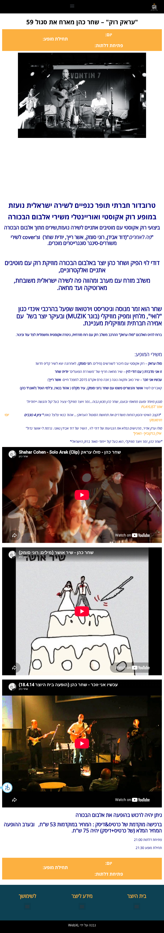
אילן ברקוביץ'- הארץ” (147, 433)
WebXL (73, 925)
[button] (6, 787)
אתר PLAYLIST (151, 406)
